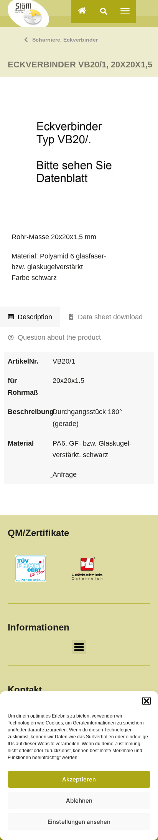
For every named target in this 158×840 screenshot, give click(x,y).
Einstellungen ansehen (79, 821)
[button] (146, 701)
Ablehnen (79, 800)
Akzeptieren (79, 779)
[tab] (30, 317)
